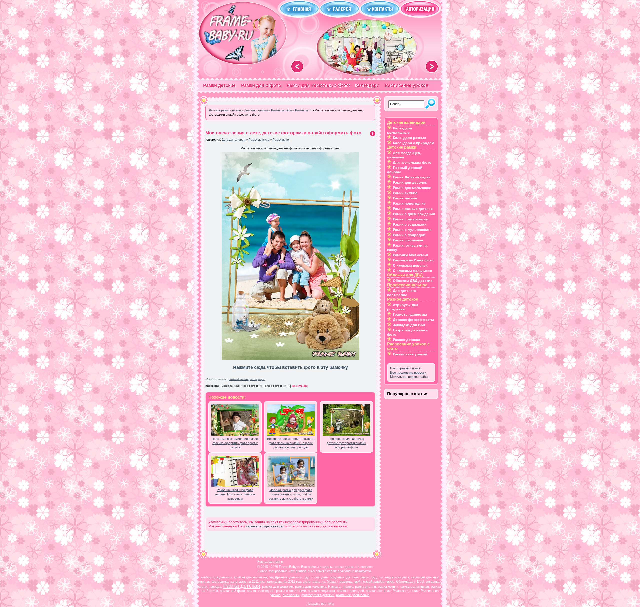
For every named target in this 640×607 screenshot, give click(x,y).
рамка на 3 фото (232, 591)
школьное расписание (353, 595)
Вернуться (300, 386)
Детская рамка (357, 577)
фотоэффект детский (318, 595)
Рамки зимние (405, 193)
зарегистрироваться (264, 526)
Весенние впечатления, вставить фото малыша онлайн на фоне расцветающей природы (290, 443)
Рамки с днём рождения (414, 214)
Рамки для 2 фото (261, 85)
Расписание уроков (406, 85)
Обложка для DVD (410, 581)
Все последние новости (408, 372)
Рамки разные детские (413, 209)
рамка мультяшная (414, 586)
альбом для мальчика (250, 577)
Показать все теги (320, 603)
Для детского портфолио (401, 293)
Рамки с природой (409, 235)
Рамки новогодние (409, 203)
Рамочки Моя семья (410, 255)
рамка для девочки (277, 586)
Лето (306, 581)
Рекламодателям (271, 561)
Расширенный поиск (405, 368)
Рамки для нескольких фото (318, 85)
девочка (296, 577)
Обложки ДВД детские (412, 281)
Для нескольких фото (412, 162)
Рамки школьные (408, 240)
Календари (368, 85)
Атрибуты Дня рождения (402, 307)
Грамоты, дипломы (410, 314)
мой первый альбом (370, 581)
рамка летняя (388, 586)
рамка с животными (291, 591)
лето (253, 379)
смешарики (291, 595)
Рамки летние (405, 198)
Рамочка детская (406, 591)
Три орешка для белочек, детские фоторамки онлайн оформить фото (346, 443)
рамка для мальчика (310, 586)
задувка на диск (397, 577)
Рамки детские (219, 85)
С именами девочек (410, 265)
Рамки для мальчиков (412, 188)
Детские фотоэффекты (413, 320)
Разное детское (406, 340)
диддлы (377, 577)
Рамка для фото (340, 586)
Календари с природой (413, 143)
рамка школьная (378, 591)
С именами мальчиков (412, 271)
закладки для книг (424, 577)
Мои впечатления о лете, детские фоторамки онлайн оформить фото (284, 132)
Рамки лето (281, 139)
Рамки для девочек (410, 182)
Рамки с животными (410, 219)
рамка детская (238, 379)
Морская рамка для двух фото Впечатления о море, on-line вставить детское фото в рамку (291, 494)
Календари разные (409, 138)
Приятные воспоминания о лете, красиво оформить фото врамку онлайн (235, 443)
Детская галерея (234, 139)
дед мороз (312, 577)
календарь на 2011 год (247, 581)
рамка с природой (350, 591)
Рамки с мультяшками (412, 230)
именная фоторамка (213, 581)
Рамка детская (241, 586)
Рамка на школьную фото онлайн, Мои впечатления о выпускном (235, 494)
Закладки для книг (409, 325)
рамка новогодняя (260, 591)
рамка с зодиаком (321, 591)
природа (215, 586)
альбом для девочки (216, 577)
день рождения (333, 577)
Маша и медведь (340, 581)
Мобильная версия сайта (409, 377)
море (261, 379)
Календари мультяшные (399, 130)
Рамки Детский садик (411, 177)
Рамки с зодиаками (410, 224)
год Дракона (278, 577)
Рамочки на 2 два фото (413, 260)
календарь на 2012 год (284, 581)
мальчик (318, 581)
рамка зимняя (365, 586)
